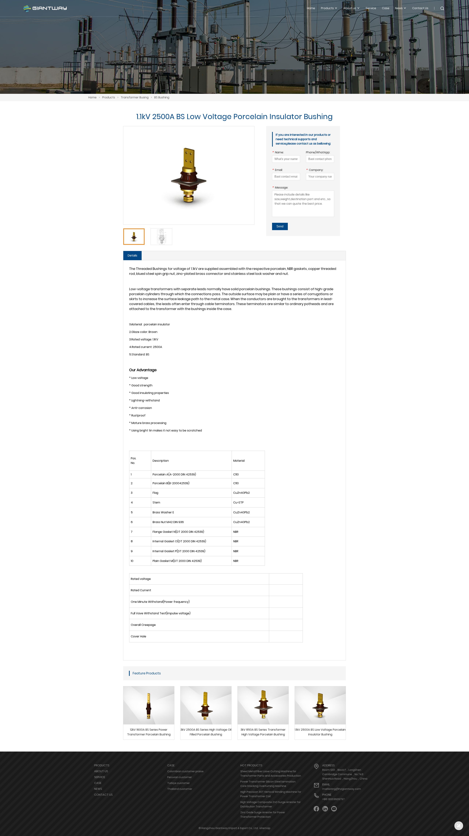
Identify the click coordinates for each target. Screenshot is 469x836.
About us (101, 771)
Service (371, 8)
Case (385, 8)
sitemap (264, 828)
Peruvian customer (179, 777)
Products (108, 97)
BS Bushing (161, 97)
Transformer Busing (135, 97)
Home (311, 8)
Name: (278, 152)
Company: (314, 170)
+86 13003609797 (333, 799)
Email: (277, 170)
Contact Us (420, 8)
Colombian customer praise (185, 771)
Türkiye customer (178, 783)
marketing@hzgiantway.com (341, 789)
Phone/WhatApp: (318, 152)
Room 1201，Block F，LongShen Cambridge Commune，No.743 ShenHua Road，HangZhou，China (344, 774)
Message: (280, 188)
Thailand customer (179, 789)
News (98, 789)
